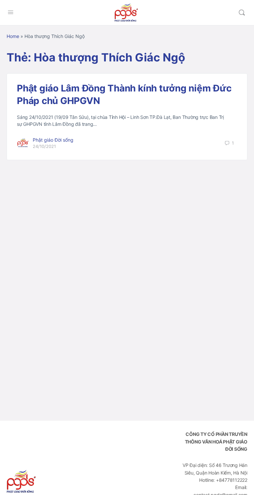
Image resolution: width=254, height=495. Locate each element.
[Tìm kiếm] (242, 12)
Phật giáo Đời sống (53, 140)
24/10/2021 (44, 146)
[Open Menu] (11, 12)
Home (13, 36)
